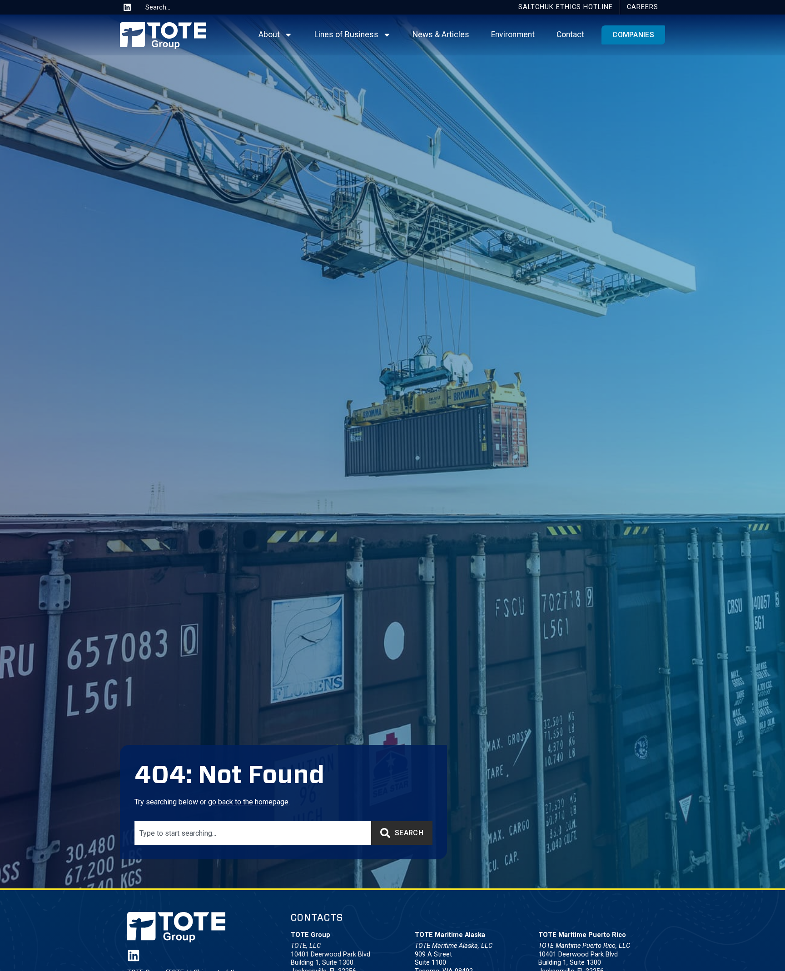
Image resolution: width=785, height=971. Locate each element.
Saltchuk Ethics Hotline (565, 7)
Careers (642, 7)
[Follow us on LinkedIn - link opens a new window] (133, 955)
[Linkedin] (127, 7)
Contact (570, 34)
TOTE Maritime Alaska (450, 935)
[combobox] (176, 7)
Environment (513, 34)
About (269, 34)
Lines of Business (346, 34)
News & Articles (440, 34)
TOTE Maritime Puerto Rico (582, 935)
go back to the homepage (248, 802)
